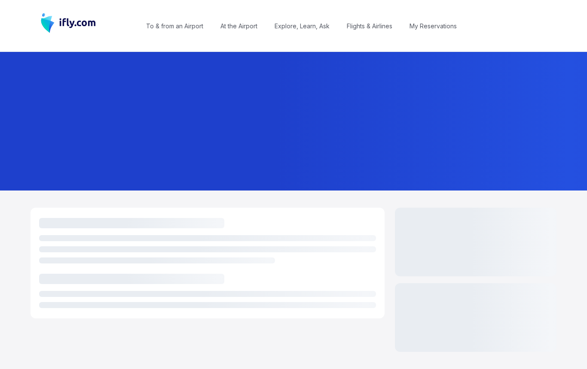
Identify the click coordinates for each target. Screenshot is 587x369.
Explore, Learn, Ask (302, 26)
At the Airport (238, 26)
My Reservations (433, 26)
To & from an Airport (174, 26)
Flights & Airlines (369, 26)
